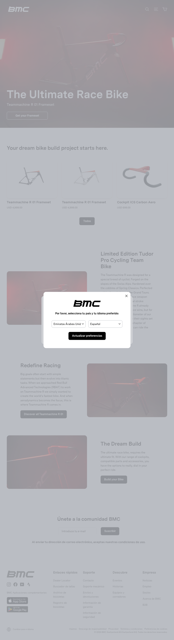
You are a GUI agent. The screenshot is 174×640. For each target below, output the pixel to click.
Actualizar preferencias (87, 335)
